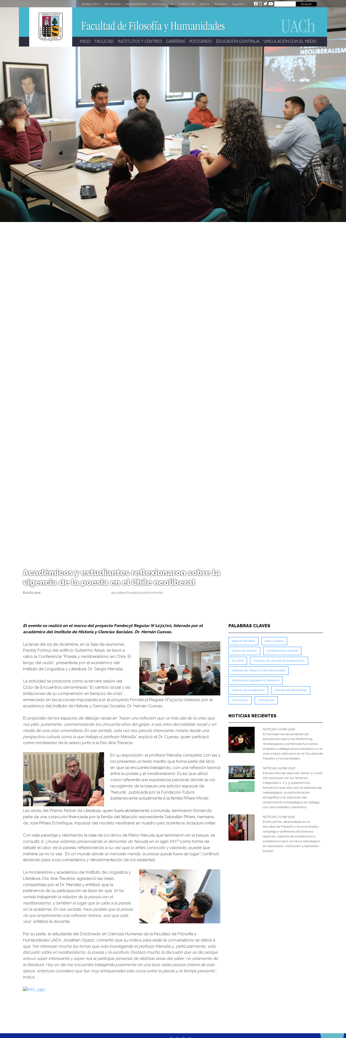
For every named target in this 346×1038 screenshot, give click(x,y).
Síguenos (238, 3)
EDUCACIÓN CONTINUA (237, 41)
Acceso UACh (90, 3)
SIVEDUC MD (186, 3)
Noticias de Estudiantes (291, 690)
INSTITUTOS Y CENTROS (140, 41)
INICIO (85, 41)
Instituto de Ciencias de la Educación (279, 660)
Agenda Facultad (243, 641)
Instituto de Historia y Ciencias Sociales (258, 670)
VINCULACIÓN (266, 700)
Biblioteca (220, 3)
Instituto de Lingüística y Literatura (255, 680)
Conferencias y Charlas (282, 650)
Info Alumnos (112, 3)
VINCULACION (240, 700)
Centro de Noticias (244, 650)
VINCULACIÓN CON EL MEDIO (290, 41)
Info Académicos (136, 3)
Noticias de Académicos (248, 690)
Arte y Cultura (274, 641)
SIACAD (205, 3)
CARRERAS (175, 41)
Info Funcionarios (162, 3)
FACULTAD (104, 41)
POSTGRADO (200, 41)
